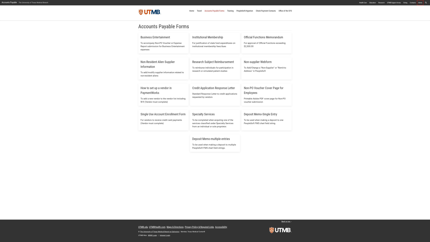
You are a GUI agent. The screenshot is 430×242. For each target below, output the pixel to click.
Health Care (363, 3)
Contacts (413, 3)
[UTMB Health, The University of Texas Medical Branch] (280, 231)
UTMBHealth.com (157, 227)
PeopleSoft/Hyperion (244, 11)
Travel (199, 11)
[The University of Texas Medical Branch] (150, 13)
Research (381, 3)
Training (230, 11)
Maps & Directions (175, 227)
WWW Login (152, 235)
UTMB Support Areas (394, 3)
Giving (405, 3)
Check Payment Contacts (266, 11)
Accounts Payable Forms (214, 11)
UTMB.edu (143, 227)
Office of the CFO (285, 11)
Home (191, 11)
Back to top (286, 221)
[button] (425, 2)
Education (372, 3)
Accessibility (221, 227)
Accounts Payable (9, 2)
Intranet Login (165, 235)
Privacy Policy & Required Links (199, 227)
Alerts (420, 3)
